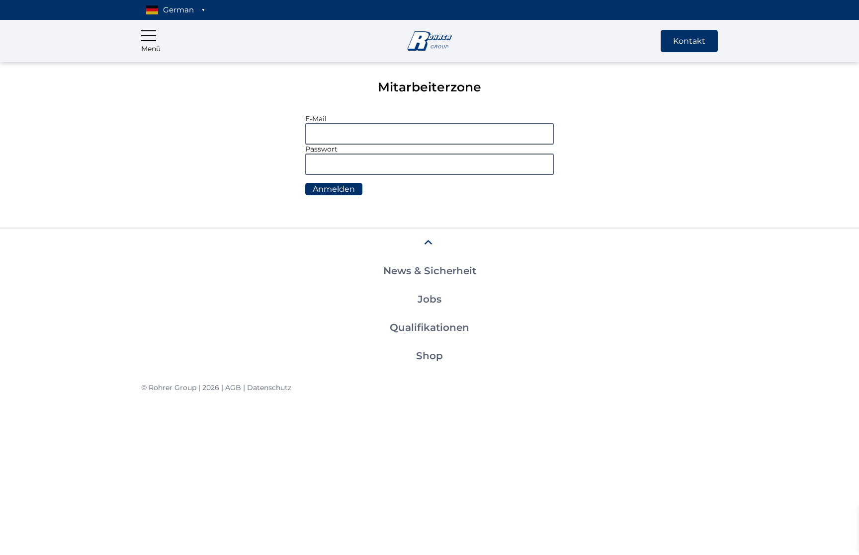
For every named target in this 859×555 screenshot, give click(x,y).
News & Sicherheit (429, 271)
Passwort (321, 149)
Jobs (429, 299)
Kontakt (689, 41)
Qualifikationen (429, 327)
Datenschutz (269, 387)
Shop (429, 356)
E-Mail (316, 118)
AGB (233, 387)
